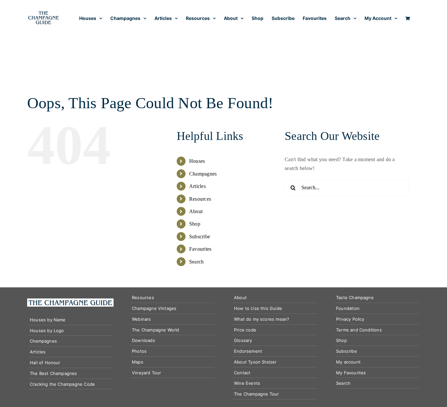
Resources (200, 199)
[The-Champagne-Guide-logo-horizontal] (70, 301)
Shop (194, 224)
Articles (197, 186)
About (196, 211)
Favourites (200, 249)
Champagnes (203, 174)
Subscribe (199, 236)
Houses (197, 161)
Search (196, 261)
